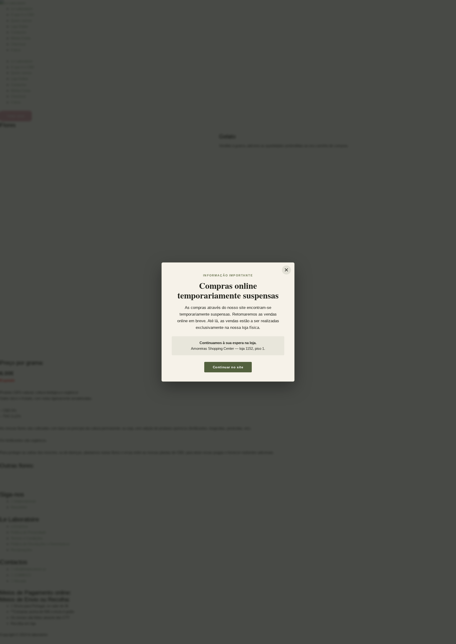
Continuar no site (228, 367)
